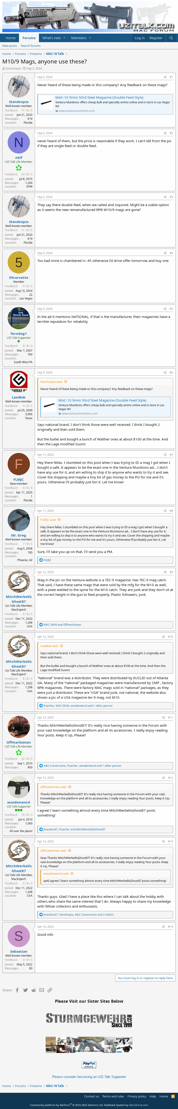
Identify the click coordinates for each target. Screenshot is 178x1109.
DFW (29, 186)
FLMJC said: (48, 520)
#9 (171, 572)
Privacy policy (136, 1096)
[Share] (165, 77)
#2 (171, 133)
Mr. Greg (18, 535)
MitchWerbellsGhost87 (19, 599)
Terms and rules (113, 1096)
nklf (18, 157)
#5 (171, 309)
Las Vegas (25, 298)
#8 (171, 511)
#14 (170, 927)
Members (78, 37)
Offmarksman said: (53, 787)
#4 (171, 253)
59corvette (18, 277)
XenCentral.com (138, 1105)
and (62, 625)
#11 (170, 717)
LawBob (18, 397)
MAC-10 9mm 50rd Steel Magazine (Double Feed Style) (99, 97)
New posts (9, 46)
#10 (170, 637)
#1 (171, 77)
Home (11, 37)
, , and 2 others (79, 915)
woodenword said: (56, 873)
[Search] (171, 38)
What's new (51, 37)
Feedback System (114, 1105)
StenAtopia (13, 68)
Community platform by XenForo (66, 1105)
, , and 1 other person (78, 706)
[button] (64, 38)
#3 (171, 197)
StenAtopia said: (51, 382)
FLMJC (18, 479)
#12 (170, 778)
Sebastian (18, 951)
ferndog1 (19, 333)
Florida (28, 123)
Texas (28, 418)
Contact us (91, 1096)
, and (74, 829)
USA (29, 626)
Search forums (31, 46)
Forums (28, 37)
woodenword (18, 802)
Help (152, 1096)
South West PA (23, 362)
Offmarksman (18, 742)
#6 (171, 372)
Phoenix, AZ (24, 560)
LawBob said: (49, 646)
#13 (170, 841)
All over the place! (21, 831)
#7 (171, 455)
